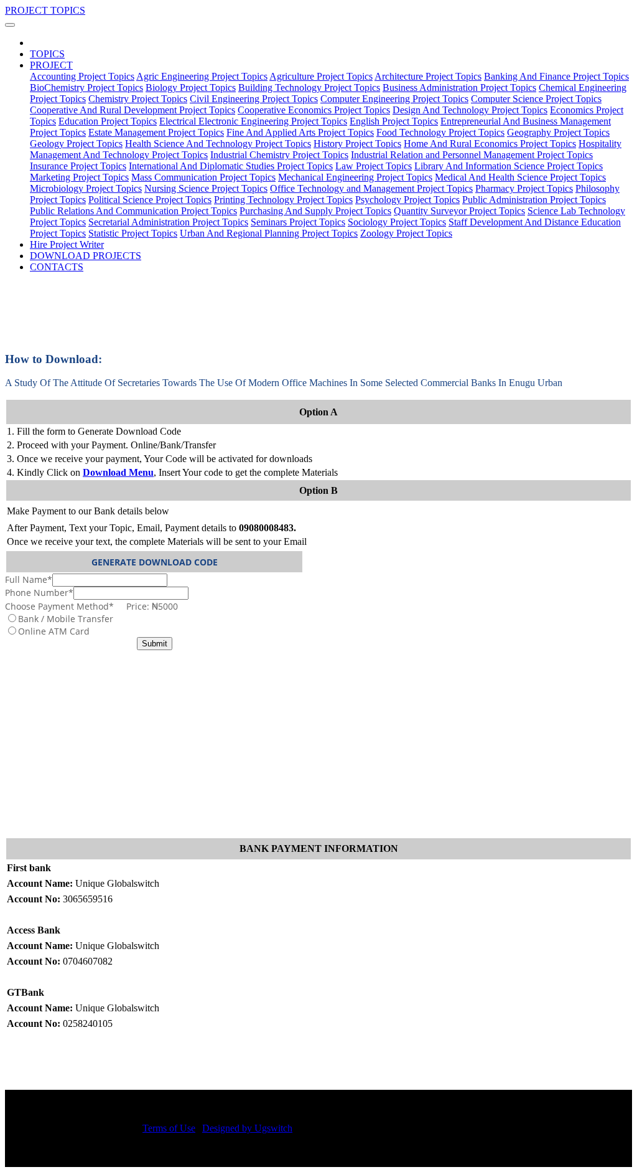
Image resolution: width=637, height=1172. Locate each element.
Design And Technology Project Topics (470, 110)
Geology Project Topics (76, 143)
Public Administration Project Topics (534, 199)
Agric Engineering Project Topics (201, 76)
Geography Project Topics (558, 132)
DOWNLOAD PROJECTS (85, 255)
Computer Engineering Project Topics (394, 98)
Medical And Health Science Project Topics (520, 177)
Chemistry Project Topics (137, 98)
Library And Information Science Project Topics (508, 166)
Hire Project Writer (67, 244)
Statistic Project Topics (132, 233)
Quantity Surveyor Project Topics (459, 211)
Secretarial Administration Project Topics (168, 222)
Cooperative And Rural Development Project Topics (132, 110)
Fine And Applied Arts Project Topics (300, 132)
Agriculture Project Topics (321, 76)
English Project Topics (394, 121)
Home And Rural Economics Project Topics (490, 143)
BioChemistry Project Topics (86, 87)
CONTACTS (56, 267)
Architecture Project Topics (427, 76)
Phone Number (39, 592)
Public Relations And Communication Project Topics (133, 211)
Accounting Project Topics (82, 76)
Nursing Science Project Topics (205, 188)
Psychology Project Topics (407, 199)
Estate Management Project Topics (156, 132)
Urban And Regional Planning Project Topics (269, 233)
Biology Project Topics (191, 87)
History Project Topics (357, 143)
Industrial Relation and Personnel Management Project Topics (472, 154)
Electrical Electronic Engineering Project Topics (253, 121)
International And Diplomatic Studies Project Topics (231, 166)
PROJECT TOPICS (45, 10)
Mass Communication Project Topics (203, 177)
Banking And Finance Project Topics (556, 76)
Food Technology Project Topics (440, 132)
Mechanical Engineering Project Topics (355, 177)
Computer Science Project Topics (536, 98)
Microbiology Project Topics (86, 188)
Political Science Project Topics (150, 199)
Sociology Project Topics (397, 222)
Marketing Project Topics (79, 177)
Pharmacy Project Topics (524, 188)
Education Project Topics (107, 121)
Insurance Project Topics (78, 166)
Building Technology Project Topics (309, 87)
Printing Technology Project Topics (283, 199)
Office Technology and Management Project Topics (371, 188)
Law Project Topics (373, 166)
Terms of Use (168, 1128)
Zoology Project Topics (406, 233)
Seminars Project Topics (298, 222)
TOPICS (47, 54)
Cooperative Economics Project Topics (314, 110)
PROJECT (51, 65)
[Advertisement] (318, 743)
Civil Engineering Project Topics (254, 98)
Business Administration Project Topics (459, 87)
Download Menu (118, 472)
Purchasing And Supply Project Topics (315, 211)
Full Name (28, 579)
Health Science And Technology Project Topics (218, 143)
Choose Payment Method (91, 606)
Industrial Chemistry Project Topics (279, 154)
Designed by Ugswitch (247, 1128)
